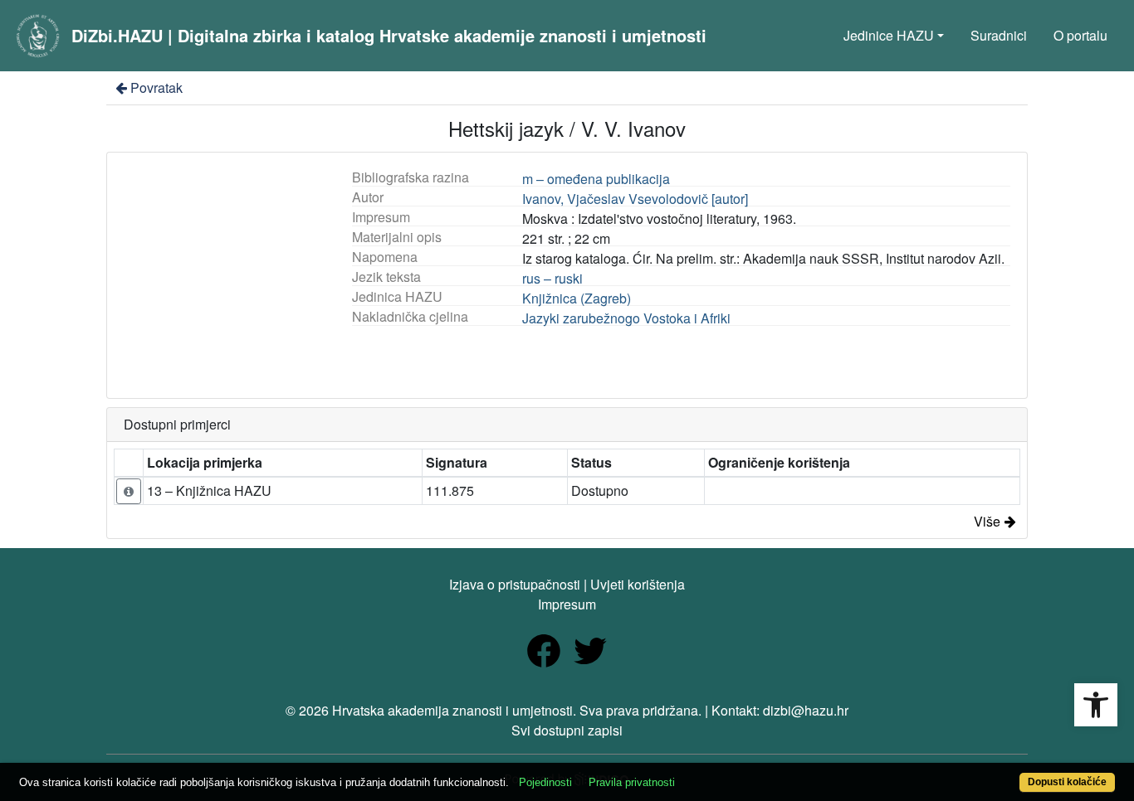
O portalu (1080, 35)
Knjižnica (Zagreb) (576, 298)
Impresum (567, 604)
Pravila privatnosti (632, 782)
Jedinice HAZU (888, 35)
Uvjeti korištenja (637, 584)
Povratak (156, 87)
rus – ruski (552, 278)
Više (987, 521)
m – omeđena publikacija (596, 178)
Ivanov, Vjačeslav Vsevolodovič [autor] (635, 198)
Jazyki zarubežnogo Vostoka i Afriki (626, 318)
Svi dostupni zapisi (567, 730)
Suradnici (998, 35)
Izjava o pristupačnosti (514, 584)
